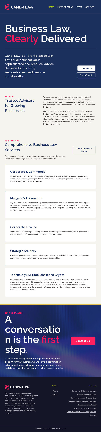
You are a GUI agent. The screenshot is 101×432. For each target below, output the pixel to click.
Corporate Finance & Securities (83, 398)
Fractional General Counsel (85, 408)
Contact (89, 7)
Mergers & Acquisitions (86, 394)
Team (79, 7)
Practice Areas (65, 7)
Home (51, 7)
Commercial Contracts (86, 405)
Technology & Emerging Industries (82, 401)
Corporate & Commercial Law (84, 391)
